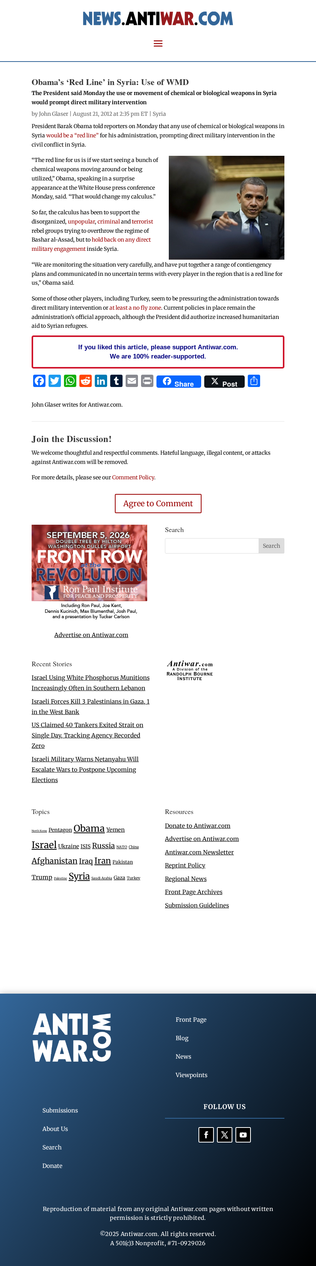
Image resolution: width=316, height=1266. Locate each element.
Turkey (133, 878)
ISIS (86, 846)
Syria (159, 113)
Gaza (119, 877)
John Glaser (53, 113)
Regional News (186, 878)
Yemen (115, 829)
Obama (89, 828)
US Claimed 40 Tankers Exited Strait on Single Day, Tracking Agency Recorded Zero (87, 735)
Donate (52, 1165)
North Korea (39, 830)
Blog (182, 1038)
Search (52, 1147)
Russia (103, 845)
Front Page (191, 1019)
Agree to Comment (158, 503)
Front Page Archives (193, 892)
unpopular (81, 221)
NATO (121, 847)
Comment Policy (133, 477)
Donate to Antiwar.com (197, 825)
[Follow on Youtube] (243, 1135)
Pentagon (60, 830)
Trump (42, 877)
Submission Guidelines (197, 905)
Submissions (60, 1110)
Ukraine (68, 846)
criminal (108, 221)
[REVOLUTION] (89, 618)
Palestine (60, 878)
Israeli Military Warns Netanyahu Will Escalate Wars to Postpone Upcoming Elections (85, 770)
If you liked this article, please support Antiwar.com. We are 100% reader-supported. (158, 351)
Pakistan (123, 862)
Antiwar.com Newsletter (199, 852)
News (183, 1056)
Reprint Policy (185, 865)
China (134, 847)
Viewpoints (191, 1075)
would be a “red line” (72, 135)
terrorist (142, 221)
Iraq (86, 861)
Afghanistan (54, 861)
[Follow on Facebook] (206, 1135)
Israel (44, 845)
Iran (102, 861)
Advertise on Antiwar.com (91, 635)
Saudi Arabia (101, 878)
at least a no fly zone (135, 307)
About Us (55, 1129)
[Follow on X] (224, 1135)
